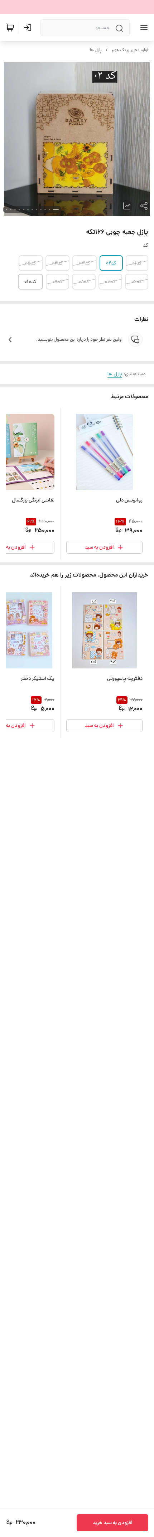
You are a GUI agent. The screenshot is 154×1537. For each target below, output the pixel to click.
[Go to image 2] (49, 209)
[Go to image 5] (36, 209)
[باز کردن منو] (142, 27)
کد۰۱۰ (30, 281)
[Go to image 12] (6, 209)
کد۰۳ (84, 263)
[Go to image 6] (32, 209)
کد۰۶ (136, 281)
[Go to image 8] (23, 209)
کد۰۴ (57, 263)
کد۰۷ (110, 281)
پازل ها (96, 50)
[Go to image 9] (19, 209)
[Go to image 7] (28, 209)
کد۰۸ (83, 281)
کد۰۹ (57, 281)
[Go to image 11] (10, 209)
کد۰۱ (137, 263)
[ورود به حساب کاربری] (29, 27)
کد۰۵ (30, 263)
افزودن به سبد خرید (113, 1522)
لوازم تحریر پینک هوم (130, 50)
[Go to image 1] (56, 209)
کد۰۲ (111, 263)
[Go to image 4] (41, 209)
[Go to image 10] (15, 209)
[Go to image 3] (45, 209)
